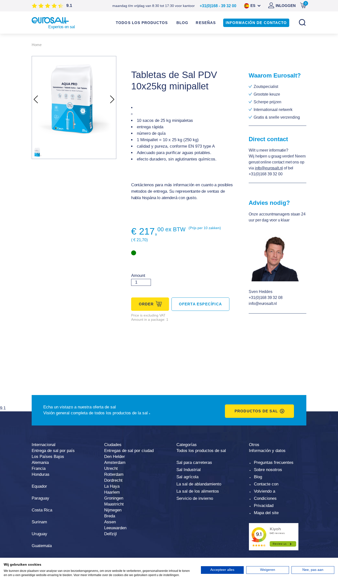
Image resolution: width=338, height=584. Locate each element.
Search (302, 22)
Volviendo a (264, 491)
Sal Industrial (188, 469)
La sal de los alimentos (197, 491)
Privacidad (263, 505)
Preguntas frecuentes (273, 462)
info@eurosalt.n (268, 168)
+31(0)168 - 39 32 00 (218, 6)
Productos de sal (256, 411)
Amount (138, 275)
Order (146, 304)
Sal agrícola (187, 477)
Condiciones (265, 498)
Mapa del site (266, 512)
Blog (258, 477)
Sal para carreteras (194, 462)
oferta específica (200, 304)
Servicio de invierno (194, 498)
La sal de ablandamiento (198, 484)
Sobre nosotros (268, 469)
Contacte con (266, 484)
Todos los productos (142, 23)
